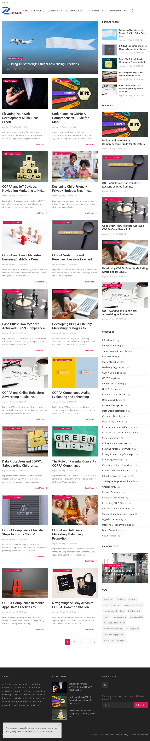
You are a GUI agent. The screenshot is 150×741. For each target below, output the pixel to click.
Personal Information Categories (118, 427)
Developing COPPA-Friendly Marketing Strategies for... (72, 326)
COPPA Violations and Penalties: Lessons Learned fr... (74, 257)
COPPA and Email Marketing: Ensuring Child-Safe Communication (121, 574)
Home (25, 11)
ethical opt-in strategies (114, 640)
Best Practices (38, 11)
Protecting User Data (112, 459)
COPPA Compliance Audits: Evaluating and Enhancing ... (72, 395)
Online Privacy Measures (114, 443)
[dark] (145, 2)
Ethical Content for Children (116, 475)
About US (94, 734)
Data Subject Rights (112, 399)
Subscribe (141, 705)
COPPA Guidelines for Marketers (118, 470)
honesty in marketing (113, 628)
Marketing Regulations (113, 367)
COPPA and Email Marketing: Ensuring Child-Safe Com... (22, 257)
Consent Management (113, 405)
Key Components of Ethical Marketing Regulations (131, 74)
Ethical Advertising (111, 345)
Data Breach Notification (114, 410)
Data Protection (74, 11)
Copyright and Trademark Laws (118, 513)
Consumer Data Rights (113, 416)
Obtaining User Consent (114, 394)
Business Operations (133, 605)
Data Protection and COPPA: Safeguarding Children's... (22, 463)
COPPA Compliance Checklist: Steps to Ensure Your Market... (133, 47)
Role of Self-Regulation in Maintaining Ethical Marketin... (133, 60)
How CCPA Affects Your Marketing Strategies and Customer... (131, 88)
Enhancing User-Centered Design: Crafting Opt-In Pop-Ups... (132, 33)
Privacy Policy (122, 734)
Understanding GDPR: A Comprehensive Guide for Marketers (81, 700)
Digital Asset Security (112, 519)
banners (133, 599)
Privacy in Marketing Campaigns (118, 454)
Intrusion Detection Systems (116, 508)
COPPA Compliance (112, 372)
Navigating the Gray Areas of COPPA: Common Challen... (72, 605)
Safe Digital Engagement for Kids (118, 481)
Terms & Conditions (139, 734)
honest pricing (120, 617)
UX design (121, 599)
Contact (6, 2)
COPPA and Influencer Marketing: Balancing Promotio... (68, 534)
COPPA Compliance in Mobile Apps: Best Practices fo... (23, 605)
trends (106, 617)
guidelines (108, 599)
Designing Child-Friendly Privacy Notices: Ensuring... (72, 189)
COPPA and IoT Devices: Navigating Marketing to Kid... (23, 189)
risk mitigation (132, 628)
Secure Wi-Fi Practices (113, 497)
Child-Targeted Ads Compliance (118, 465)
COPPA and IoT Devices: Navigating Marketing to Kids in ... (82, 713)
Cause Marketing (110, 361)
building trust (134, 611)
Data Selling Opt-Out (112, 421)
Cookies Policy (107, 734)
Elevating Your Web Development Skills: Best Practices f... (80, 687)
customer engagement (113, 634)
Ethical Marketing (96, 11)
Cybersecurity (55, 11)
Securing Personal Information (117, 448)
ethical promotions (112, 605)
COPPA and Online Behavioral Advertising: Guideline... (23, 395)
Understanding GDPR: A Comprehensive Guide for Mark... (70, 118)
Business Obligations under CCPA (119, 432)
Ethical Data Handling (113, 383)
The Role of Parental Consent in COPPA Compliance (75, 463)
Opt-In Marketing (110, 356)
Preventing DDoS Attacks (114, 503)
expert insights (136, 617)
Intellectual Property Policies (116, 524)
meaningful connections (114, 622)
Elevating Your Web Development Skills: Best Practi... (20, 118)
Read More (39, 144)
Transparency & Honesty (114, 351)
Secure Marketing (118, 11)
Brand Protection (110, 530)
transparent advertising (114, 611)
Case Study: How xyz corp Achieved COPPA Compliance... (24, 326)
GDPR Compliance (111, 378)
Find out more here (43, 731)
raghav (9, 69)
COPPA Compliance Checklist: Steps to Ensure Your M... (23, 532)
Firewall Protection (111, 492)
